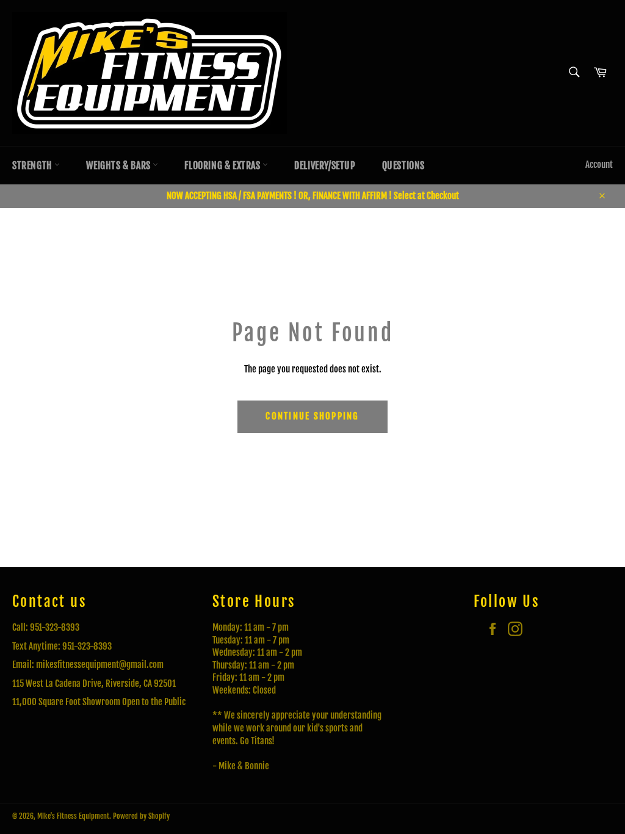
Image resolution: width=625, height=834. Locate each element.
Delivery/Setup (324, 165)
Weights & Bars (119, 165)
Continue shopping (312, 416)
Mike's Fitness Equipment (73, 816)
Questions (403, 165)
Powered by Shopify (141, 816)
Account (599, 164)
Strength (33, 165)
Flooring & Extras (223, 165)
